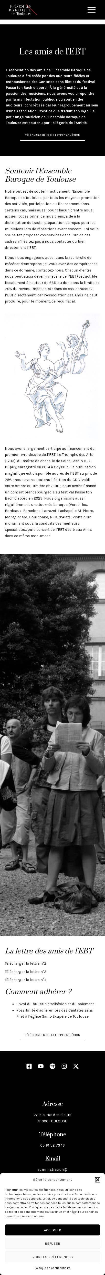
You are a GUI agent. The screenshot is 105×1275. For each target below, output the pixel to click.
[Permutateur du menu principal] (91, 9)
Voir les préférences (52, 1257)
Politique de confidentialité (53, 1268)
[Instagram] (64, 1066)
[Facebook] (29, 1066)
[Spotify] (52, 1066)
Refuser (52, 1243)
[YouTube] (41, 1066)
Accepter (52, 1230)
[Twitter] (76, 1066)
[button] (97, 1179)
